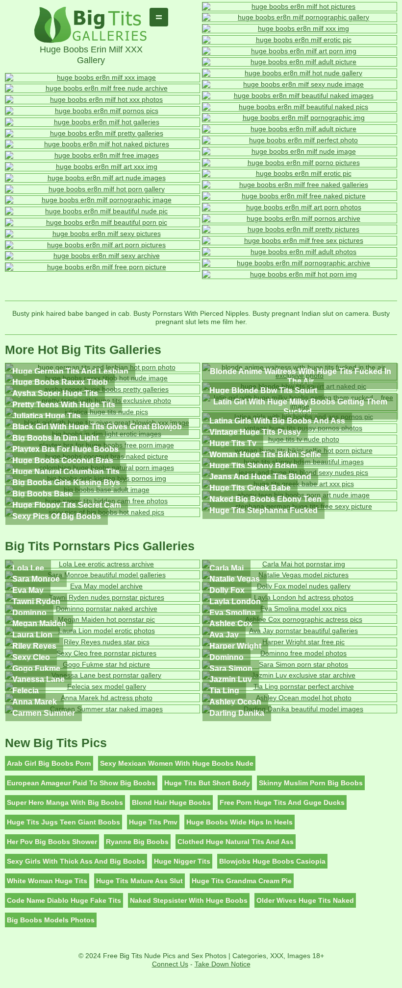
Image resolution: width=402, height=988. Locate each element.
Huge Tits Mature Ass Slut (139, 881)
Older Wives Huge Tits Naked (305, 900)
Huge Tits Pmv (153, 822)
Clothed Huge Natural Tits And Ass (235, 842)
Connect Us (170, 964)
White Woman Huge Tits (47, 881)
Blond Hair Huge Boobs (171, 802)
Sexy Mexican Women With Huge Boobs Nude (176, 763)
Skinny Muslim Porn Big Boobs (311, 783)
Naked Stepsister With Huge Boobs (189, 900)
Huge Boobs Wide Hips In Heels (239, 822)
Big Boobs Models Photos (51, 920)
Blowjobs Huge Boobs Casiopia (272, 861)
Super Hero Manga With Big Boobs (65, 802)
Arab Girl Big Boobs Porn (49, 763)
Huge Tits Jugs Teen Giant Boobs (63, 822)
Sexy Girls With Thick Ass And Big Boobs (76, 861)
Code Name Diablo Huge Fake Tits (64, 900)
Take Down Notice (223, 964)
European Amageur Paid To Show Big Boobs (81, 783)
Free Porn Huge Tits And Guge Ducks (282, 802)
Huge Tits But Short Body (207, 783)
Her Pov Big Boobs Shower (52, 842)
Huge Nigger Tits (182, 861)
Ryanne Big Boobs (137, 842)
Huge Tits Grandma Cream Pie (242, 881)
